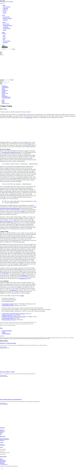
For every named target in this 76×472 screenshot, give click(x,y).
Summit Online (5, 8)
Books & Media (2, 430)
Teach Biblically (4, 96)
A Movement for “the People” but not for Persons (13, 313)
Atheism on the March (7, 315)
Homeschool (2, 440)
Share (1, 328)
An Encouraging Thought (8, 318)
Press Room (2, 459)
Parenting (3, 92)
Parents (3, 15)
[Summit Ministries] (9, 1)
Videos (4, 36)
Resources (4, 33)
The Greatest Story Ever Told (8, 319)
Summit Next (5, 9)
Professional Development (7, 25)
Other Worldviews (5, 90)
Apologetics (4, 85)
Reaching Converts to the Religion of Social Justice (14, 316)
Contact (3, 45)
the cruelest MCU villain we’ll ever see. (11, 152)
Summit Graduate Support (4, 438)
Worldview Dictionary (5, 103)
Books (4, 39)
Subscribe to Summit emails (4, 439)
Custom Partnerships (6, 28)
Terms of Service (3, 461)
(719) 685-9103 (2, 445)
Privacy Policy (2, 462)
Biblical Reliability (5, 86)
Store (3, 44)
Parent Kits (4, 91)
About (3, 32)
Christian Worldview (5, 87)
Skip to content (2, 0)
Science (3, 94)
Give (4, 46)
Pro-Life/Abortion (5, 93)
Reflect (3, 100)
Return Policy (2, 463)
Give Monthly (4, 47)
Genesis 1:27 (10, 221)
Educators (4, 22)
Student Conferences (6, 6)
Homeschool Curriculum (7, 18)
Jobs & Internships (3, 460)
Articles (3, 99)
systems (22, 211)
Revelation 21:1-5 (24, 278)
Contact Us (2, 444)
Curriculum (2, 431)
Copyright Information (3, 464)
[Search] (39, 49)
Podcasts (3, 102)
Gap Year (4, 11)
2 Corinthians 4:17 (24, 275)
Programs (1, 429)
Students (3, 5)
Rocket (29, 143)
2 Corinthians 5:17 (13, 290)
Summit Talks (5, 42)
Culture (3, 88)
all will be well (5, 272)
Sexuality (3, 95)
